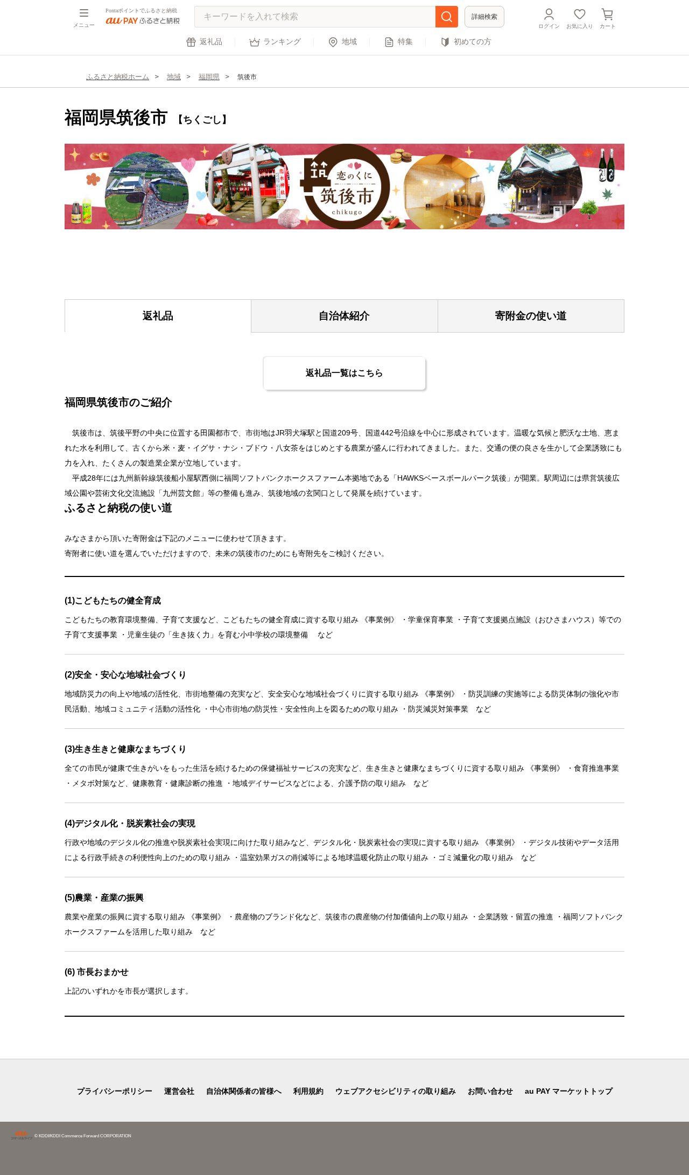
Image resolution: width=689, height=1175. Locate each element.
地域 (349, 42)
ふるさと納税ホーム (117, 77)
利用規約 (308, 1091)
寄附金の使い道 (531, 315)
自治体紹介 (344, 315)
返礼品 (211, 42)
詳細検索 (484, 16)
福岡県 (209, 77)
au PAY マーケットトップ (569, 1091)
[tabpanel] (344, 186)
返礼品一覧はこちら (344, 372)
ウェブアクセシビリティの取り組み (395, 1091)
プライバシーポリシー (114, 1091)
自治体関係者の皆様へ (244, 1091)
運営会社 (179, 1091)
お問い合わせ (490, 1091)
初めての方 (472, 42)
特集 (405, 42)
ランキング (282, 42)
